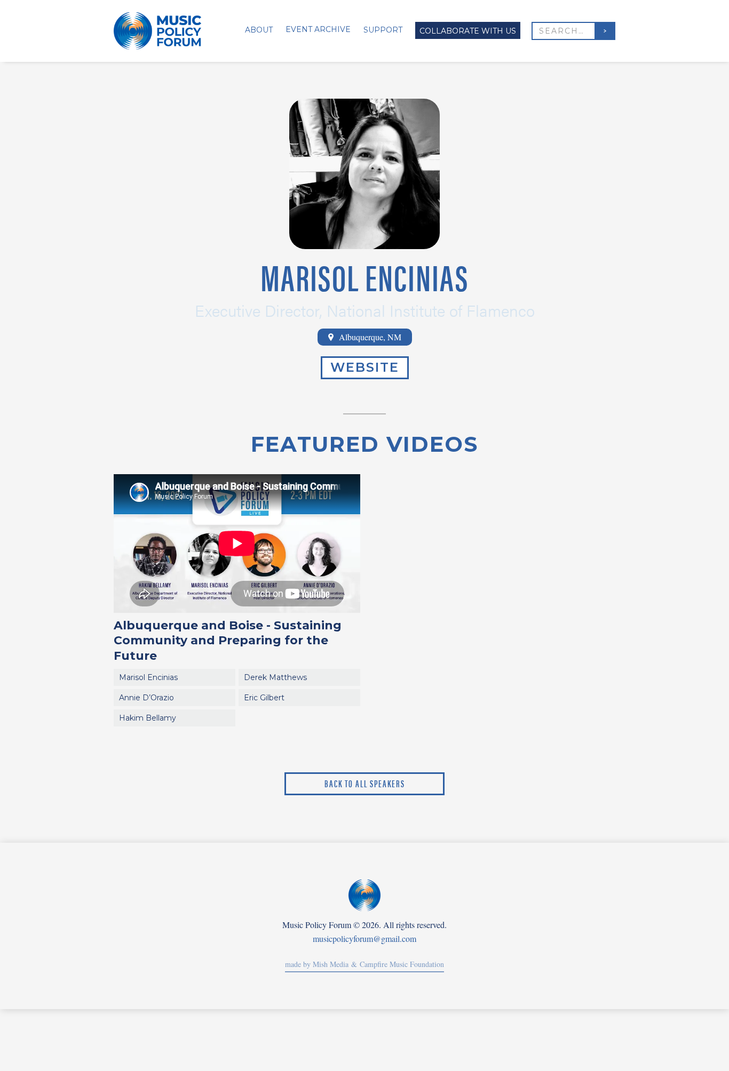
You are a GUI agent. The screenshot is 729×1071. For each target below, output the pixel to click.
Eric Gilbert (264, 697)
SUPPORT (382, 30)
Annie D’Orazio (146, 697)
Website (364, 367)
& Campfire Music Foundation (396, 964)
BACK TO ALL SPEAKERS (364, 783)
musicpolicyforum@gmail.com (364, 938)
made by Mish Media (316, 964)
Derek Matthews (275, 677)
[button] (254, 30)
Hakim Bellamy (147, 718)
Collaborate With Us (467, 31)
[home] (162, 31)
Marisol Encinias (148, 677)
